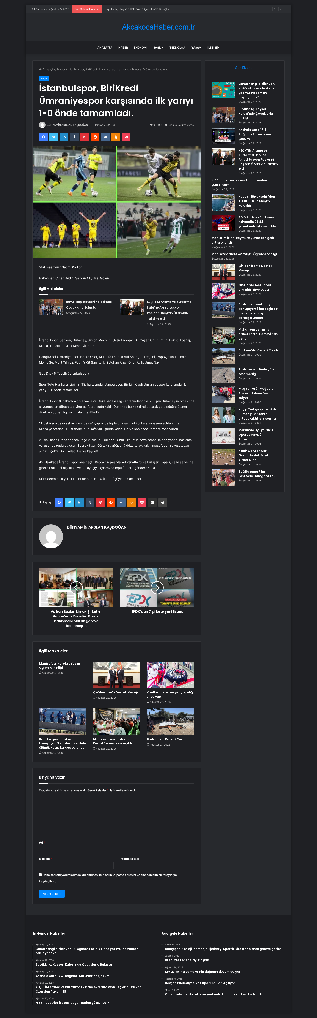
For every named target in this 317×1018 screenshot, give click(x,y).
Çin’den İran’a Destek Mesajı (115, 692)
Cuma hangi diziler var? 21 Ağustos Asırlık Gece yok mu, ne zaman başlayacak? (257, 91)
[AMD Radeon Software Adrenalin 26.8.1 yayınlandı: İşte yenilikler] (223, 223)
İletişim (213, 47)
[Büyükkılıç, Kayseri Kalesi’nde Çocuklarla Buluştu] (51, 307)
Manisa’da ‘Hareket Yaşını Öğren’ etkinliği (59, 665)
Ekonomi (140, 47)
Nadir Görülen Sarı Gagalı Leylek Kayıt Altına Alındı (253, 455)
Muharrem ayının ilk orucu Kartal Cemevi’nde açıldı (113, 741)
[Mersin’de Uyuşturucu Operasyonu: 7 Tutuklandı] (223, 436)
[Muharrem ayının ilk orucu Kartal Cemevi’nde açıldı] (116, 721)
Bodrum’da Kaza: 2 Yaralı (166, 739)
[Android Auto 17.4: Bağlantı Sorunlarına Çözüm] (223, 136)
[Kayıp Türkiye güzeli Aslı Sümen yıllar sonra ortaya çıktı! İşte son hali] (223, 415)
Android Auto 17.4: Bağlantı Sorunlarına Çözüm (136, 9)
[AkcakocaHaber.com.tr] (158, 27)
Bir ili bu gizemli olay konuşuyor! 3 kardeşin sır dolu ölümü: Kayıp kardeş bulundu (62, 743)
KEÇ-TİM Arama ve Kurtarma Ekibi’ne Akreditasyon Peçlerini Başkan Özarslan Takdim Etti (258, 159)
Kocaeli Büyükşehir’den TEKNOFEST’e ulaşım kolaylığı (257, 201)
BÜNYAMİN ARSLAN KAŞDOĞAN (67, 125)
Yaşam (196, 47)
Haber (123, 47)
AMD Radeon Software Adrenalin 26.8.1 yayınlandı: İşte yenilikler (258, 221)
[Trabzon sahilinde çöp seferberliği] (223, 375)
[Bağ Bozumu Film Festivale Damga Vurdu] (223, 477)
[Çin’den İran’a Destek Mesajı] (116, 675)
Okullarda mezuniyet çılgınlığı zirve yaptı (170, 694)
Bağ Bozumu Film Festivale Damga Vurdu (257, 473)
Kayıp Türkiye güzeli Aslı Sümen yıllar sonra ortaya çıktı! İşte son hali (258, 414)
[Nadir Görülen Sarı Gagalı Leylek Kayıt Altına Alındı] (223, 457)
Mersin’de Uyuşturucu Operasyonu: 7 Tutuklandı (256, 434)
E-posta (45, 858)
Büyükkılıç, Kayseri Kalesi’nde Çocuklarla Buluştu (256, 113)
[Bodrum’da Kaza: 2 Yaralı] (170, 721)
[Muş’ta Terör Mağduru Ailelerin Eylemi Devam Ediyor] (223, 394)
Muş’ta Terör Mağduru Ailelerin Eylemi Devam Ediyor (256, 393)
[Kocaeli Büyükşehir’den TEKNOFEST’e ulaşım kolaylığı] (223, 202)
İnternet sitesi (129, 858)
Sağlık (158, 47)
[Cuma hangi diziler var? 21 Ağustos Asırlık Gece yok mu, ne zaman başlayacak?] (223, 90)
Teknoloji (177, 47)
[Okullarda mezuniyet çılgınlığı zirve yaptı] (170, 675)
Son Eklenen (244, 68)
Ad (42, 842)
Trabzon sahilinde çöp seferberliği (256, 371)
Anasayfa (104, 47)
